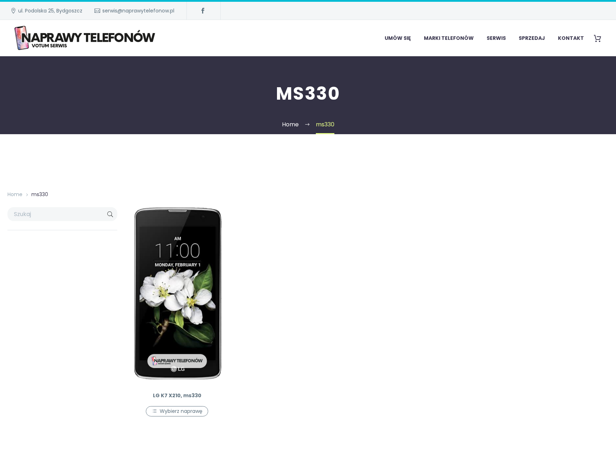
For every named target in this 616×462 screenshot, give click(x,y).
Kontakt (571, 38)
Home (14, 194)
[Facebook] (202, 11)
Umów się (398, 38)
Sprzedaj (532, 38)
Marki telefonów (449, 38)
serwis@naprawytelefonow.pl (138, 10)
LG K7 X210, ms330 (177, 395)
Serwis (496, 38)
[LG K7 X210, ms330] (177, 296)
